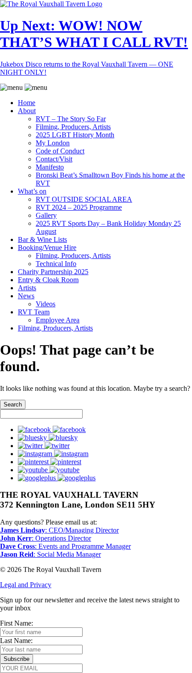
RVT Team (34, 312)
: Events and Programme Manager (65, 546)
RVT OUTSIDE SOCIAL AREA (84, 199)
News (26, 296)
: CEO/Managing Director (59, 530)
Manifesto (50, 167)
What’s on (32, 191)
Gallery (46, 215)
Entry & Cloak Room (48, 280)
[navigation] (96, 208)
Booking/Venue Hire (47, 247)
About (27, 110)
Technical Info (56, 263)
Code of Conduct (60, 151)
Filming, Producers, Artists (73, 127)
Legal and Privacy (25, 584)
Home (26, 102)
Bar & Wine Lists (42, 239)
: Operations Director (45, 538)
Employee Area (57, 320)
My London (53, 143)
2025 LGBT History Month (75, 135)
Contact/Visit (54, 159)
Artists (27, 288)
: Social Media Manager (50, 554)
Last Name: (16, 640)
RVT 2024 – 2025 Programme (79, 207)
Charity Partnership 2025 (53, 271)
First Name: (16, 623)
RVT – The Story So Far (71, 119)
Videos (45, 304)
